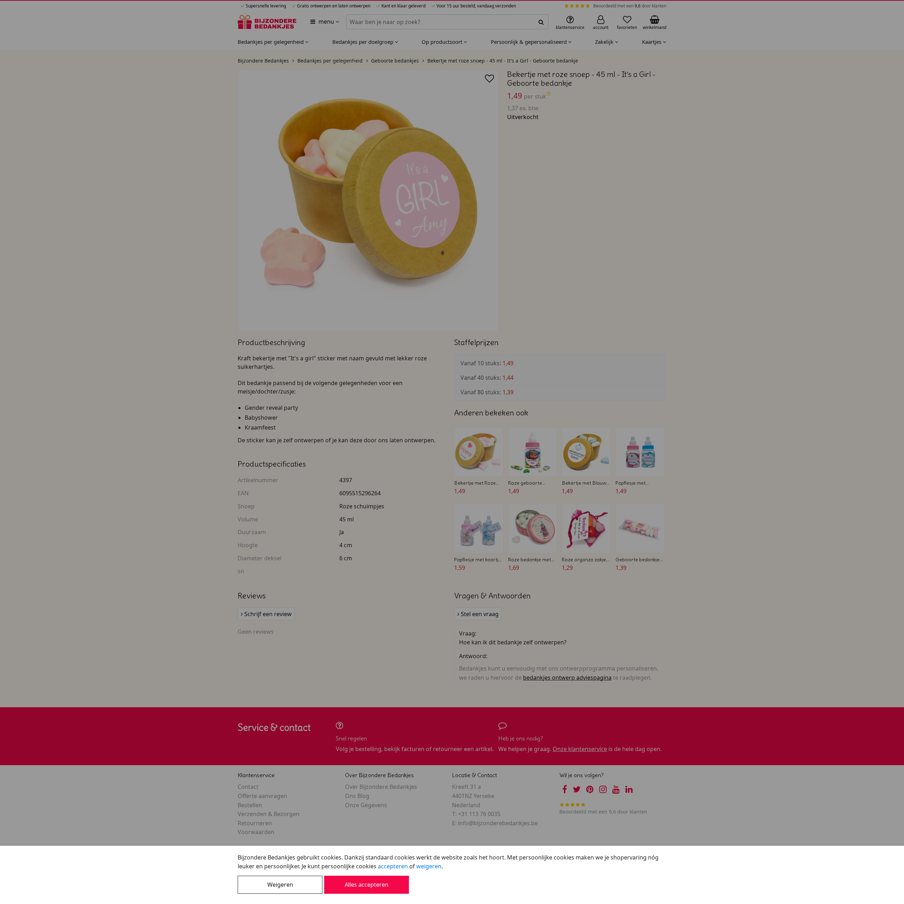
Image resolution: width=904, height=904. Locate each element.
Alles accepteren (366, 884)
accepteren (393, 866)
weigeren (428, 866)
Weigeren (280, 884)
